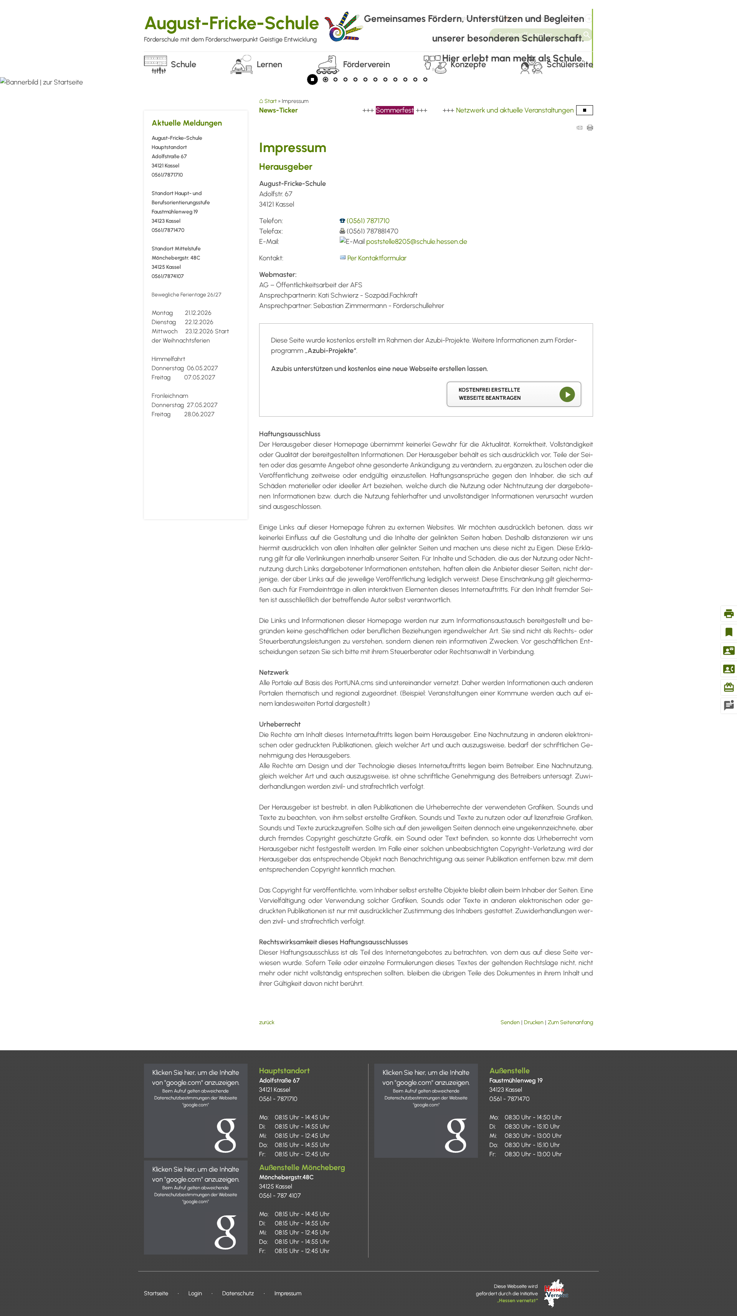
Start (270, 101)
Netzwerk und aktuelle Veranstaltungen (491, 110)
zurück (266, 1022)
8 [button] (395, 80)
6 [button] (375, 80)
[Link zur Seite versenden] (579, 128)
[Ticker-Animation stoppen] (584, 110)
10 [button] (415, 80)
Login (195, 1293)
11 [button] (425, 80)
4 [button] (355, 80)
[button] (196, 1111)
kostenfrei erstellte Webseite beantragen (490, 394)
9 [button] (405, 80)
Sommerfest (371, 110)
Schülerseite (570, 64)
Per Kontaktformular (377, 258)
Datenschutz (238, 1293)
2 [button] (335, 80)
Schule (183, 64)
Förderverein (366, 64)
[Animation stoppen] (312, 79)
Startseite (156, 1293)
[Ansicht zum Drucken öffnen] (590, 128)
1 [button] (325, 80)
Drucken (534, 1022)
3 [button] (345, 80)
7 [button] (385, 80)
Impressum (287, 1293)
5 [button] (365, 80)
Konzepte (468, 64)
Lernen (269, 64)
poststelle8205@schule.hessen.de (416, 241)
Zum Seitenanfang (570, 1022)
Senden (510, 1022)
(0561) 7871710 (368, 221)
